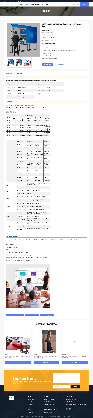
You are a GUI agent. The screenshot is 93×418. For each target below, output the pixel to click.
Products (27, 4)
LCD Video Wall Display (49, 399)
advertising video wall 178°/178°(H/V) (15, 315)
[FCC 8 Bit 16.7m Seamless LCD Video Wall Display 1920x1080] (46, 341)
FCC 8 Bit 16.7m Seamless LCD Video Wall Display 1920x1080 (46, 357)
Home (21, 4)
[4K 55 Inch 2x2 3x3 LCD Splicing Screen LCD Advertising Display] (23, 40)
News (43, 4)
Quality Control (31, 404)
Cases (47, 4)
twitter (70, 409)
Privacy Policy (31, 412)
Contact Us (30, 407)
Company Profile (31, 399)
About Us (37, 4)
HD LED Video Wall (48, 401)
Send (75, 386)
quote (84, 4)
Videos (32, 4)
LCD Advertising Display (49, 404)
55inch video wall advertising (32, 315)
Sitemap (29, 409)
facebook (67, 409)
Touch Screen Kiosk (48, 412)
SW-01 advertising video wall (47, 315)
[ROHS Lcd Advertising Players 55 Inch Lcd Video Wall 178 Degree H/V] (18, 341)
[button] (6, 344)
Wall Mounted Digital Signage (50, 409)
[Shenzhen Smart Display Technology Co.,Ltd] (8, 4)
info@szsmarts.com (71, 399)
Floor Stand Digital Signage (50, 407)
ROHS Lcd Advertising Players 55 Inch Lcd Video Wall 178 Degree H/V (16, 357)
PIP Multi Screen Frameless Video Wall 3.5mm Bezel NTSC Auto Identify (75, 357)
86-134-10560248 (71, 401)
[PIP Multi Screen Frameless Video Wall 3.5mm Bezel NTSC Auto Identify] (75, 341)
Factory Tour (30, 401)
